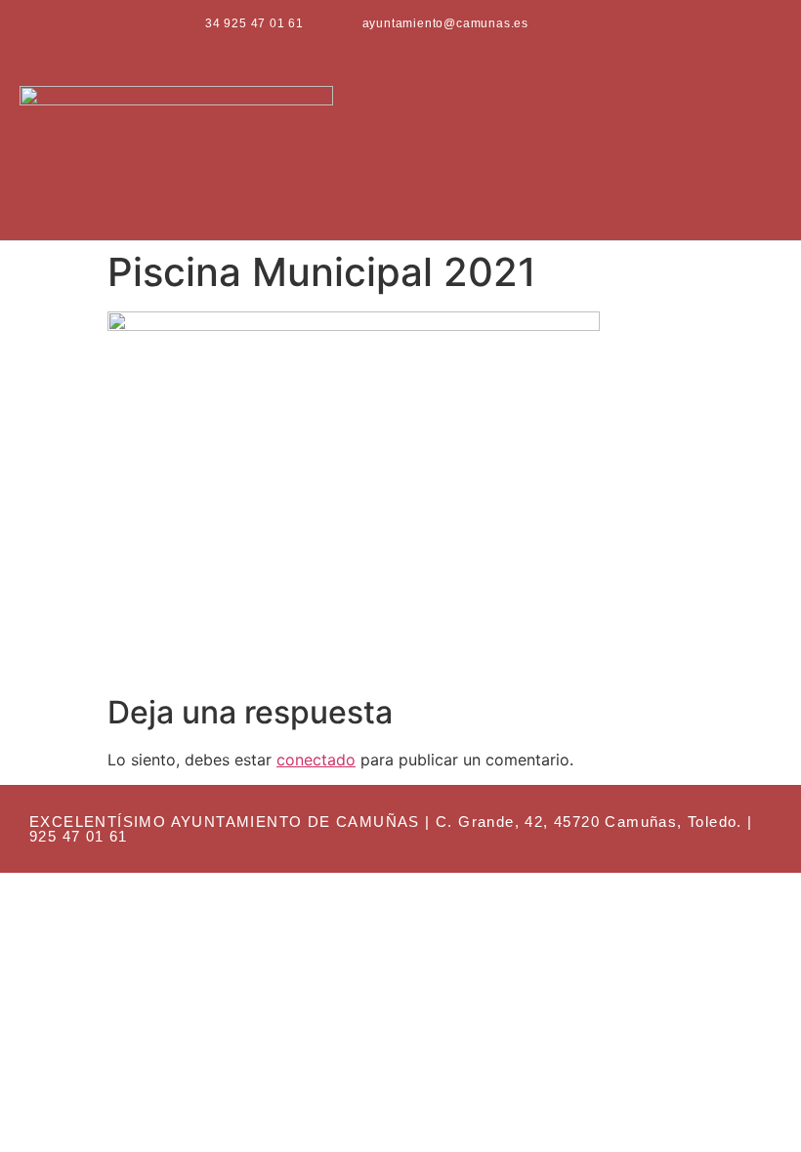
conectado (316, 759)
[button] (767, 144)
